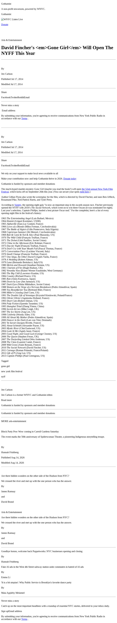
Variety (17, 205)
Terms (24, 118)
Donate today (69, 178)
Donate (4, 24)
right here (84, 191)
